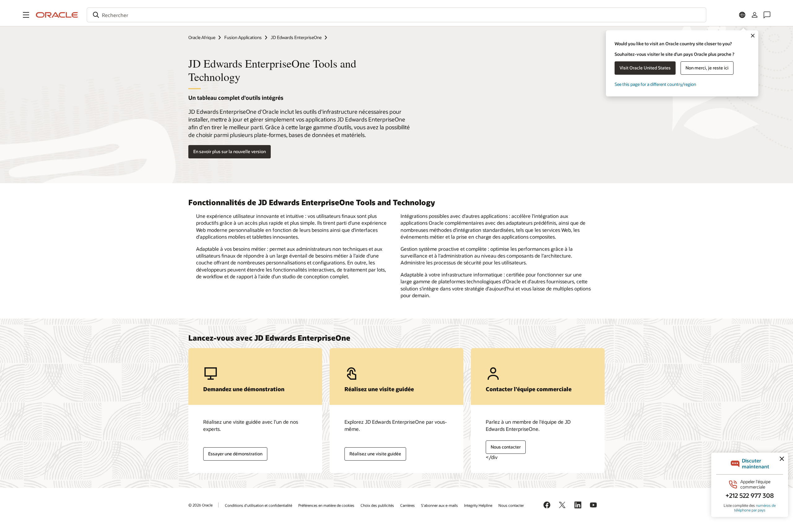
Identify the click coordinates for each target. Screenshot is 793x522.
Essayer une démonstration (235, 454)
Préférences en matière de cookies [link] (326, 505)
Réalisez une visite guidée (375, 454)
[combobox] (396, 14)
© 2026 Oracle (200, 504)
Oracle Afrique (201, 37)
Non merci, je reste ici (707, 68)
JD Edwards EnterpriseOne (296, 37)
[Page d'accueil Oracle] (57, 15)
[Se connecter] (754, 15)
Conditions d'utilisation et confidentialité (258, 505)
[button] (26, 15)
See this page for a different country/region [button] (655, 84)
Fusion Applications (243, 37)
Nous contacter (506, 447)
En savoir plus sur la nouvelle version (229, 151)
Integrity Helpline (478, 505)
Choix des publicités (377, 505)
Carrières (407, 505)
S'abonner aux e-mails (439, 505)
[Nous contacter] (767, 15)
